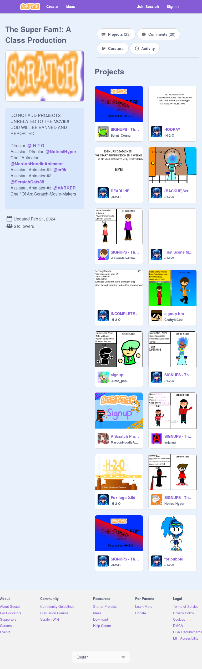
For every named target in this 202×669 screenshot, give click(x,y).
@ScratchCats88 (27, 182)
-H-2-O (169, 135)
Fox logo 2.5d (123, 497)
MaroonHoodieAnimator (125, 442)
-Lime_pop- (119, 380)
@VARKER (64, 188)
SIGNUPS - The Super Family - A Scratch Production (125, 252)
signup (117, 374)
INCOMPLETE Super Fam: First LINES (125, 313)
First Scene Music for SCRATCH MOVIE (178, 252)
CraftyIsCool (173, 319)
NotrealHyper (174, 503)
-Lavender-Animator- (125, 258)
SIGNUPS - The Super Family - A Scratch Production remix (125, 129)
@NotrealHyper (61, 151)
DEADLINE (120, 190)
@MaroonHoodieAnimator (37, 164)
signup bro (174, 313)
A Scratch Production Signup (125, 436)
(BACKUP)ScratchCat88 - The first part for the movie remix (178, 190)
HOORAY (172, 129)
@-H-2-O (35, 145)
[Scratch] (30, 6)
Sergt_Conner (121, 135)
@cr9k (59, 170)
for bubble (173, 559)
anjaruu (170, 442)
